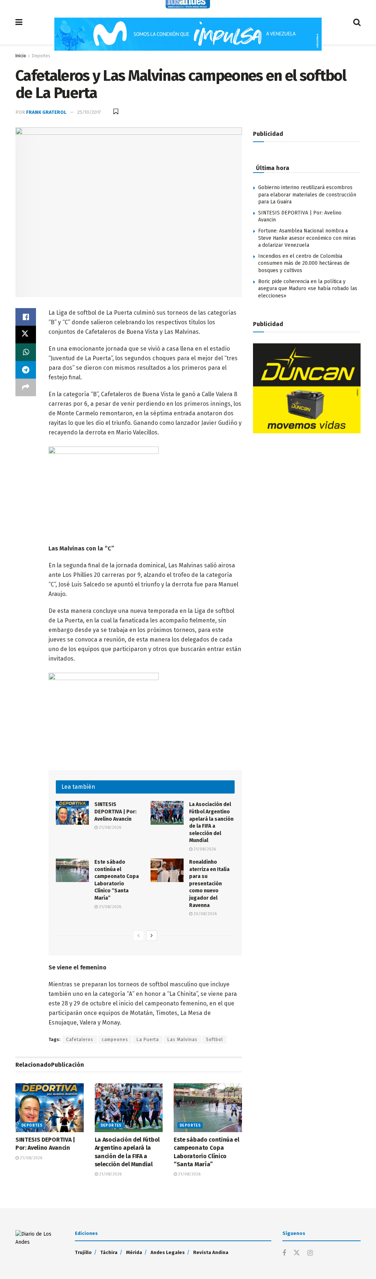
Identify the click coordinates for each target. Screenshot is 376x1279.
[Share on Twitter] (25, 334)
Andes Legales (168, 1252)
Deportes (41, 55)
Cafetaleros (79, 1039)
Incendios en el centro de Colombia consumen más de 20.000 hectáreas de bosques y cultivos (304, 263)
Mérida (134, 1252)
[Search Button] (357, 22)
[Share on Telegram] (25, 370)
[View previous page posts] (138, 936)
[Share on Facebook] (25, 317)
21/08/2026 (109, 827)
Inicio (20, 55)
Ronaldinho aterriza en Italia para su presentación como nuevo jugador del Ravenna (209, 883)
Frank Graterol (46, 112)
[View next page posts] (151, 936)
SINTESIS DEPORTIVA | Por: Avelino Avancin (115, 811)
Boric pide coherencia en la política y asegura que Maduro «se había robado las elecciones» (307, 288)
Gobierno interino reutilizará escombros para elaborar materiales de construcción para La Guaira (307, 194)
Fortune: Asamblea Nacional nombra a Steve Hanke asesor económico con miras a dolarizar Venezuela (307, 238)
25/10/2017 (89, 112)
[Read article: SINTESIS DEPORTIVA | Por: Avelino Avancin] (72, 812)
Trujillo (83, 1252)
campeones (115, 1039)
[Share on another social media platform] (25, 387)
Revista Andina (210, 1252)
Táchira (109, 1252)
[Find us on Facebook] (284, 1253)
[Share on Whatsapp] (25, 352)
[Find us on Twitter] (296, 1253)
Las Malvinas (182, 1039)
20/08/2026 (204, 913)
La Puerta (148, 1039)
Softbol (214, 1039)
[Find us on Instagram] (310, 1253)
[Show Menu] (18, 22)
